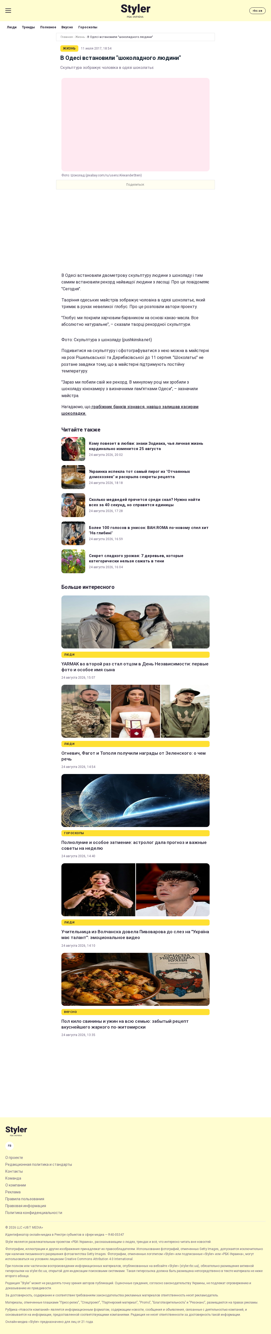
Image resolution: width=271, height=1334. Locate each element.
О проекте (14, 1157)
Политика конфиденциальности (33, 1213)
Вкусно (67, 27)
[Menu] (8, 10)
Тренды (28, 27)
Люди (11, 27)
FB (9, 1145)
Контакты (14, 1171)
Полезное (48, 27)
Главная (67, 37)
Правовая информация (25, 1206)
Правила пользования (24, 1199)
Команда (13, 1178)
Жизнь (80, 37)
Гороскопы (87, 27)
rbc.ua (257, 10)
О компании (15, 1185)
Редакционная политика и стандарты (38, 1164)
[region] (135, 231)
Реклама (13, 1192)
